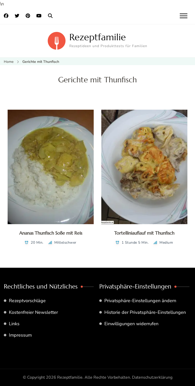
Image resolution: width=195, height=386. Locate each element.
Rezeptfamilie (97, 37)
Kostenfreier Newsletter (33, 312)
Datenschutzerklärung (152, 377)
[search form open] (50, 15)
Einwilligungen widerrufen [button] (131, 324)
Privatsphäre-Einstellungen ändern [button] (140, 301)
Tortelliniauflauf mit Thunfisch (144, 233)
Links (14, 324)
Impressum (20, 335)
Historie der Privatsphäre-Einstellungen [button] (145, 312)
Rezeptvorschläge (27, 301)
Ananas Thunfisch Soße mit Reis (50, 233)
